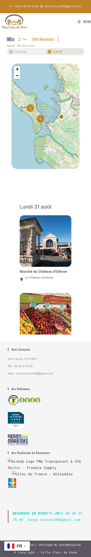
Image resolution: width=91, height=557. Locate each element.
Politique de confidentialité (60, 544)
